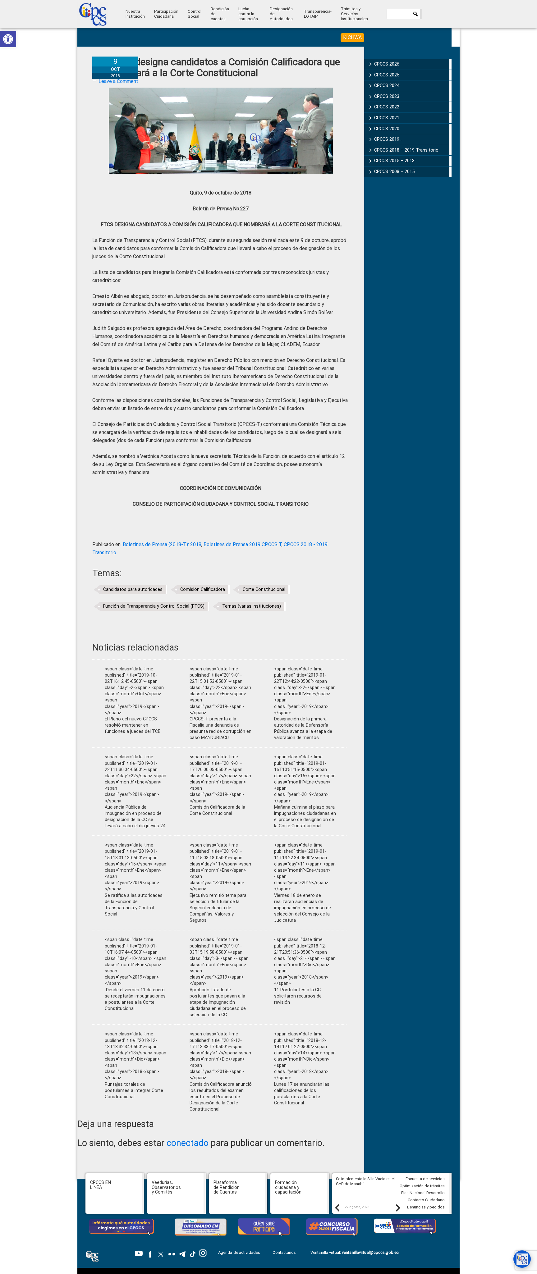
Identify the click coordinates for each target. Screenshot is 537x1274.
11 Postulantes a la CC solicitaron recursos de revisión (298, 996)
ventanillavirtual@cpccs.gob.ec (370, 1252)
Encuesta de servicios (425, 1178)
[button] (8, 39)
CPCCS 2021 (386, 118)
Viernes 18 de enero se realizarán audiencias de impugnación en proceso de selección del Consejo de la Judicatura (302, 908)
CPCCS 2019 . (388, 139)
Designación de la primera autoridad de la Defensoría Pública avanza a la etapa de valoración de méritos (303, 728)
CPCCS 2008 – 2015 (394, 171)
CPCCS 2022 (386, 107)
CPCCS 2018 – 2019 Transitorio (406, 150)
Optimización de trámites (422, 1186)
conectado (188, 1143)
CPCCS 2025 (386, 75)
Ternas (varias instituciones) (251, 606)
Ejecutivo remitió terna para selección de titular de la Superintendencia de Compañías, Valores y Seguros (218, 908)
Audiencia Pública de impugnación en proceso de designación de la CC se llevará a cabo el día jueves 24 (135, 817)
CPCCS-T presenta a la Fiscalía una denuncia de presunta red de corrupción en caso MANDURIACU (220, 728)
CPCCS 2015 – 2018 (394, 160)
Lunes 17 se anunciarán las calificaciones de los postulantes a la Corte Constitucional (301, 1094)
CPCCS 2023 (386, 96)
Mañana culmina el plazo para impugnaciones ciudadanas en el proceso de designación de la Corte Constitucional (305, 817)
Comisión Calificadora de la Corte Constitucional (217, 810)
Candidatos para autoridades (133, 589)
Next (397, 1207)
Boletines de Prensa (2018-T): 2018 (162, 544)
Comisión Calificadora (202, 589)
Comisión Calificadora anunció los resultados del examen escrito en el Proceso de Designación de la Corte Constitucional (221, 1097)
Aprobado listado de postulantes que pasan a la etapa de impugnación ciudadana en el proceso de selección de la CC (218, 1002)
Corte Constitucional (264, 589)
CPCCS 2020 (386, 128)
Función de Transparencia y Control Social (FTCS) (153, 606)
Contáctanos (285, 1252)
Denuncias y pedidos (426, 1207)
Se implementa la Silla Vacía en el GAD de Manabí (365, 1181)
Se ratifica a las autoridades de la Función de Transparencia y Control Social (134, 905)
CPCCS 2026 (386, 64)
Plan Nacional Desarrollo (423, 1192)
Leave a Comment (118, 81)
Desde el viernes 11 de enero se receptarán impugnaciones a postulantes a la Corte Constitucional (135, 999)
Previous (337, 1207)
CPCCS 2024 (386, 85)
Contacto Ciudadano (426, 1200)
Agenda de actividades (239, 1252)
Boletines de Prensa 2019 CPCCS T (243, 544)
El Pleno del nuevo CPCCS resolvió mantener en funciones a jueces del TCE (132, 725)
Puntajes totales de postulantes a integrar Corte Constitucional (134, 1090)
